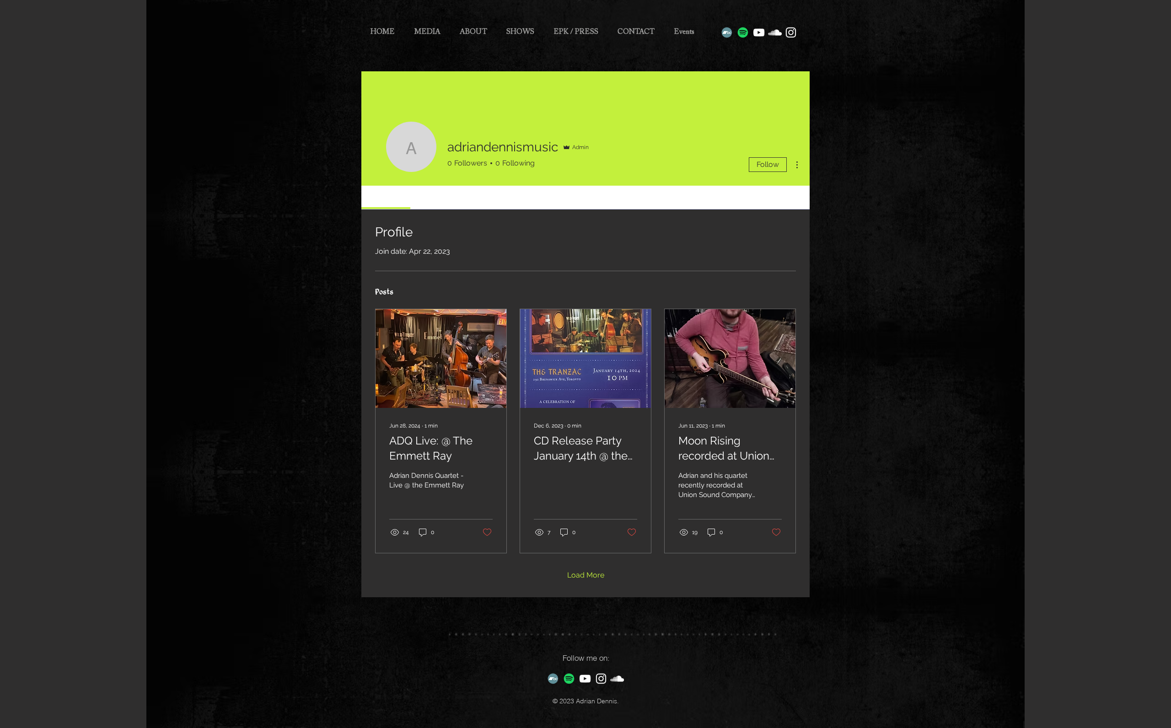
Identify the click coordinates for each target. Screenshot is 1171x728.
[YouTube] (759, 32)
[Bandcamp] (727, 32)
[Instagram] (791, 32)
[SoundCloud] (775, 32)
